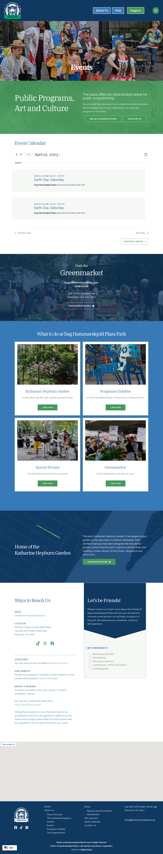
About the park (54, 814)
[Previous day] (16, 154)
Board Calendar (92, 821)
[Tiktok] (21, 827)
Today (28, 154)
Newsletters (93, 814)
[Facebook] (15, 827)
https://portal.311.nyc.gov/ (28, 704)
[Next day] (21, 154)
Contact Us (90, 825)
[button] (135, 10)
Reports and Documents (99, 811)
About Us (49, 810)
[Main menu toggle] (156, 10)
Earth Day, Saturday (49, 180)
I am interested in (97, 647)
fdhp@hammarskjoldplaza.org (30, 615)
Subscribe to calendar (133, 241)
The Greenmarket (56, 832)
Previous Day (24, 233)
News (87, 806)
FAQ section (61, 663)
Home (47, 806)
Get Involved (91, 818)
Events (50, 825)
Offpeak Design (86, 850)
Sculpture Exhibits (56, 829)
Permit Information (48, 678)
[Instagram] (26, 827)
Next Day (140, 233)
